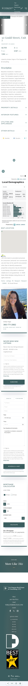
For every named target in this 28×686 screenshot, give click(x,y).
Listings (8, 281)
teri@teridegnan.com (14, 605)
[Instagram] (17, 611)
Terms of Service (10, 472)
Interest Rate (7, 515)
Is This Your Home (19, 398)
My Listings (5, 327)
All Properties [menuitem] (14, 619)
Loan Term (6, 490)
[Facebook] (10, 611)
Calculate (14, 524)
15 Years (15, 495)
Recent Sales (12, 327)
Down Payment (7, 508)
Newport (17, 281)
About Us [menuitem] (14, 631)
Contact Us (8, 398)
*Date (4, 415)
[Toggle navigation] (26, 8)
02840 (4, 283)
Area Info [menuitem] (14, 629)
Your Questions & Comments (10, 428)
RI (12, 281)
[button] (2, 25)
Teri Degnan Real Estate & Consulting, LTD (17, 8)
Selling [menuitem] (14, 624)
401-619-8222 (14, 599)
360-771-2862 (9, 324)
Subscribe (14, 382)
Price (4, 501)
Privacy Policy (6, 376)
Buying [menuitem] (14, 621)
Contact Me (18, 327)
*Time (4, 421)
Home (3, 281)
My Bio (4, 329)
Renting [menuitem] (14, 626)
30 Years (8, 495)
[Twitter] (14, 611)
